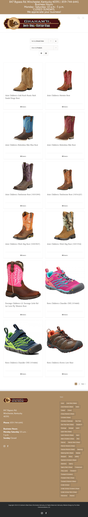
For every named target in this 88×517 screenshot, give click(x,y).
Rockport (63, 456)
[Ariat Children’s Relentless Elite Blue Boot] (23, 126)
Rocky (70, 456)
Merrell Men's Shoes (74, 442)
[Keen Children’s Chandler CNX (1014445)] (64, 280)
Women (72, 495)
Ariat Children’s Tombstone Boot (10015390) (22, 194)
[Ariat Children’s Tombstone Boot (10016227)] (64, 176)
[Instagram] (4, 446)
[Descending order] (56, 41)
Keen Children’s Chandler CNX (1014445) (63, 303)
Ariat (62, 403)
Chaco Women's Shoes (67, 414)
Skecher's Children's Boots (68, 460)
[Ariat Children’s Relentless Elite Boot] (64, 126)
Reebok (78, 453)
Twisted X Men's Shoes (67, 478)
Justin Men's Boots (66, 431)
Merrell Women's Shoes (68, 446)
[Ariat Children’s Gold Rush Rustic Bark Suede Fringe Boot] (23, 77)
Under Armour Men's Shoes (69, 492)
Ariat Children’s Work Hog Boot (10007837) (22, 244)
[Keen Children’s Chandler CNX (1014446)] (23, 339)
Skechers (63, 464)
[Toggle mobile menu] (83, 18)
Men (78, 439)
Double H (79, 424)
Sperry (71, 464)
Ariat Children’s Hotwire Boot (58, 95)
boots (77, 407)
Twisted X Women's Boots (68, 481)
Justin (77, 428)
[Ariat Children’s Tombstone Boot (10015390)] (23, 176)
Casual (63, 410)
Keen (77, 435)
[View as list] (46, 53)
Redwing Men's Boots (67, 453)
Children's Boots (65, 417)
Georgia (71, 428)
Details (24, 107)
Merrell (63, 442)
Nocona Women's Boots (68, 449)
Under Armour (65, 485)
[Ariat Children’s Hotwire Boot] (64, 77)
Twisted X (73, 471)
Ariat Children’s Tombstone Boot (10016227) (64, 194)
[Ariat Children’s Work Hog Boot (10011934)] (64, 225)
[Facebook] (8, 446)
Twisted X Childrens (67, 474)
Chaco (69, 410)
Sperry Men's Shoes (66, 467)
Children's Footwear (67, 421)
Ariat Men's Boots (72, 403)
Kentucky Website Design (65, 505)
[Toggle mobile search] (79, 18)
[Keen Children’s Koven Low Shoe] (64, 339)
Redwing (79, 449)
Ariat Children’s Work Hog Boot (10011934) (64, 244)
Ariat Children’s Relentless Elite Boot (61, 145)
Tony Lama (64, 471)
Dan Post (78, 421)
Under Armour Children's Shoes (70, 488)
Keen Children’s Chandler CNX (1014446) (21, 363)
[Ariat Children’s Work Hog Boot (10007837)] (23, 225)
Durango (63, 428)
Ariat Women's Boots (67, 407)
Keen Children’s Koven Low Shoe (60, 363)
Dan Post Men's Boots (67, 424)
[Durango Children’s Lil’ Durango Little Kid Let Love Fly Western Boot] (23, 280)
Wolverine (64, 495)
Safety (77, 456)
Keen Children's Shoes (67, 439)
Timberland (78, 467)
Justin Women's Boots (67, 435)
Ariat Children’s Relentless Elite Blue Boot (21, 145)
